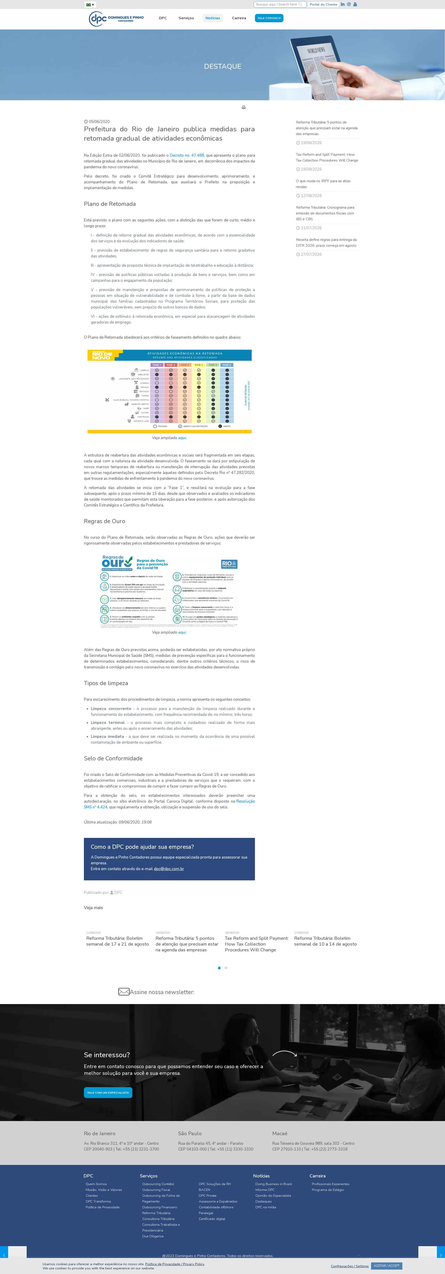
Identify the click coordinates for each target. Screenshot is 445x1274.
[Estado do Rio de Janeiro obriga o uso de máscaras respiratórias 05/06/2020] (431, 1255)
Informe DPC (265, 1189)
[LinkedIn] (343, 4)
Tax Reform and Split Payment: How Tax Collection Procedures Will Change (257, 944)
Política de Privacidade (103, 1207)
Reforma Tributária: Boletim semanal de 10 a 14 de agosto (325, 941)
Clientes (92, 1195)
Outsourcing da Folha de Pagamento (161, 1198)
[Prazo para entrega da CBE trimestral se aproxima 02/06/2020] (13, 1255)
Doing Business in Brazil (273, 1184)
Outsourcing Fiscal (156, 1189)
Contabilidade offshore (216, 1207)
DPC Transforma (98, 1201)
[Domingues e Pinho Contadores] (116, 18)
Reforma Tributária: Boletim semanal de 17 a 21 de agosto (117, 941)
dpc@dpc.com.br (169, 869)
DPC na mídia (265, 1207)
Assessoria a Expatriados (218, 1201)
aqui (182, 438)
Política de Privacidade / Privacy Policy (174, 1264)
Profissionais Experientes (331, 1184)
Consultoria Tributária (158, 1218)
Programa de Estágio (328, 1189)
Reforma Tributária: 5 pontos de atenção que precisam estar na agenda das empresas (327, 128)
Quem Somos (96, 1184)
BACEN (204, 1189)
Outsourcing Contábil (158, 1184)
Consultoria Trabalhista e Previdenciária (161, 1227)
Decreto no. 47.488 (187, 155)
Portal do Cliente (323, 4)
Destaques (263, 1201)
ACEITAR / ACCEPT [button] (387, 1266)
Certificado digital (212, 1218)
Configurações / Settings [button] (350, 1266)
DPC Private (207, 1195)
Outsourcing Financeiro (159, 1207)
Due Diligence (153, 1236)
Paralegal (206, 1213)
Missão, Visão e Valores (104, 1189)
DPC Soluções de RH (215, 1184)
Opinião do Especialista (273, 1195)
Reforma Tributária (156, 1213)
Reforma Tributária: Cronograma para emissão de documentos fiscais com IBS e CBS (325, 213)
